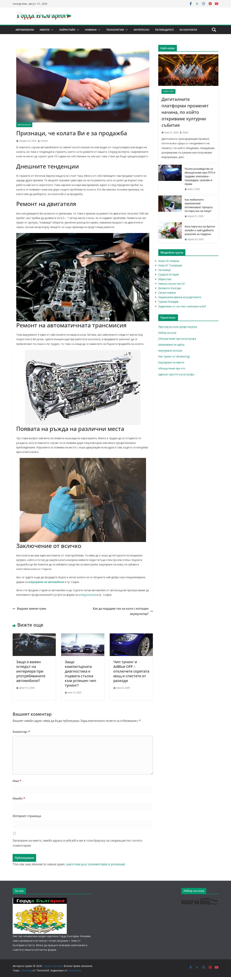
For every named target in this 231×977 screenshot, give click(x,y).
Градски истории (168, 274)
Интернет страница (27, 816)
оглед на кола (87, 594)
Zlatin (185, 132)
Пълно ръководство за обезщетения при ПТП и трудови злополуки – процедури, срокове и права (200, 176)
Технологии (115, 29)
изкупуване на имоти (171, 362)
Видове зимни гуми (31, 609)
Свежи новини (167, 292)
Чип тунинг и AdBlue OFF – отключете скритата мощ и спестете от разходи (131, 671)
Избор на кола (167, 332)
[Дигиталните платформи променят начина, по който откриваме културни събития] (188, 70)
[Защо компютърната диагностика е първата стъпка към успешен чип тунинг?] (82, 636)
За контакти (188, 29)
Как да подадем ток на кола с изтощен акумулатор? (121, 611)
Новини (91, 29)
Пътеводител (164, 29)
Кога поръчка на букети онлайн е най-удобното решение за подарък (200, 230)
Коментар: (21, 732)
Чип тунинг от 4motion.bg (173, 356)
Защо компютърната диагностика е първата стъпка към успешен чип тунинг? (80, 673)
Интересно (141, 29)
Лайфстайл (67, 29)
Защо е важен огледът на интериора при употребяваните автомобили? (30, 671)
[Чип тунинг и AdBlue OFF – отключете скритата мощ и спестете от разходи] (131, 636)
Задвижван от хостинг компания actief (182, 306)
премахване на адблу (171, 344)
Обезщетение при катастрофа (177, 338)
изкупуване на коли (170, 350)
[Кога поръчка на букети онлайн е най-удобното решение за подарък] (170, 232)
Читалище (164, 270)
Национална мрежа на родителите (179, 297)
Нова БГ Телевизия (170, 265)
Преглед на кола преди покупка (177, 326)
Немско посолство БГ (171, 283)
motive (44, 140)
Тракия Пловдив (168, 301)
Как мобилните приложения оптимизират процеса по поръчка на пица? (199, 205)
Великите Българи (169, 288)
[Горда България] (40, 900)
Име (17, 781)
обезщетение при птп (171, 368)
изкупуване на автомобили (46, 582)
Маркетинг (165, 279)
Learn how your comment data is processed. (95, 864)
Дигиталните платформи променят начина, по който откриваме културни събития (185, 112)
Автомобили (25, 29)
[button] (51, 29)
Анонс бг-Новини (168, 261)
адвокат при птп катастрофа (176, 374)
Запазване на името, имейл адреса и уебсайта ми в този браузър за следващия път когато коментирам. (77, 843)
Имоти (44, 29)
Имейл (19, 798)
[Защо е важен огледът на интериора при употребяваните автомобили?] (34, 636)
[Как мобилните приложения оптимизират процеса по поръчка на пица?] (170, 208)
